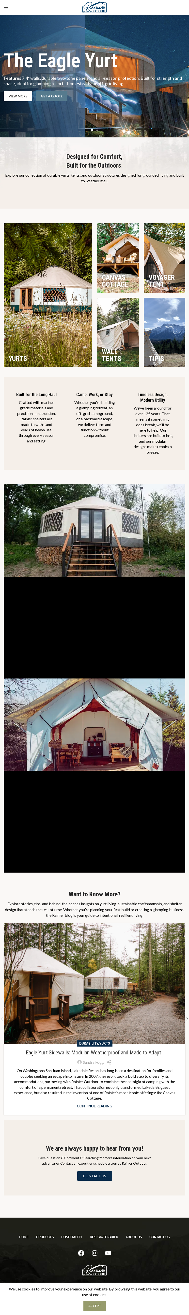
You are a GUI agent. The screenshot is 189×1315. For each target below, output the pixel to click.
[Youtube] (108, 1253)
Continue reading (94, 1106)
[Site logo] (94, 6)
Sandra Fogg (93, 1062)
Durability (88, 1043)
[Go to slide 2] (97, 131)
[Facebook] (81, 1253)
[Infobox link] (36, 418)
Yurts (104, 1043)
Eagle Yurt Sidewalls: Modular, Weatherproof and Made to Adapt (94, 1052)
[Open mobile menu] (6, 7)
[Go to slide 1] (92, 131)
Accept (94, 1306)
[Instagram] (94, 1253)
